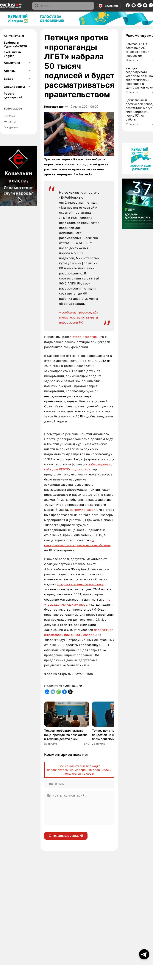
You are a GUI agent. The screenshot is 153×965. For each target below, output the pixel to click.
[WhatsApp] (58, 691)
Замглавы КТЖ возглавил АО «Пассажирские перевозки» (137, 49)
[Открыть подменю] (30, 63)
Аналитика (12, 63)
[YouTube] (145, 6)
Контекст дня (14, 36)
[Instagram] (133, 6)
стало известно (84, 337)
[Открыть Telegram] (144, 954)
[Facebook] (128, 6)
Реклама (9, 116)
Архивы (9, 71)
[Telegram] (139, 6)
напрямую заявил (83, 510)
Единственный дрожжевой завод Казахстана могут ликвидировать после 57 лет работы (139, 109)
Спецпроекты (14, 87)
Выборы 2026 (13, 108)
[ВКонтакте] (47, 691)
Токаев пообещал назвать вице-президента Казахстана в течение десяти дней (66, 735)
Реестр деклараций (13, 95)
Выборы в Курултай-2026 (15, 44)
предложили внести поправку (80, 584)
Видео (8, 79)
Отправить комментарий (66, 835)
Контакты (10, 121)
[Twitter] (70, 691)
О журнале (11, 127)
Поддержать (111, 5)
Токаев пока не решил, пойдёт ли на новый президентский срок (109, 735)
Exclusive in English (12, 54)
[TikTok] (151, 6)
